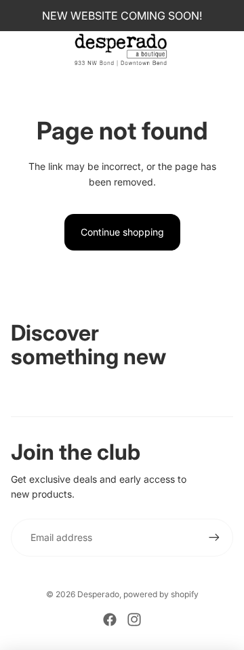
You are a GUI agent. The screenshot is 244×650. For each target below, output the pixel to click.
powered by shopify (161, 594)
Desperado (98, 594)
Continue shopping (122, 232)
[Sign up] (214, 537)
